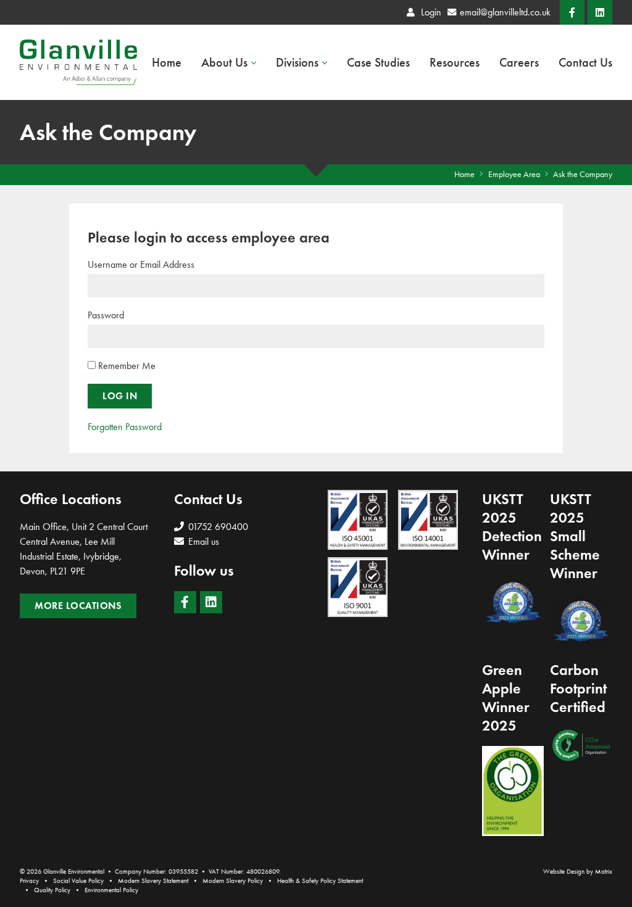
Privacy (29, 881)
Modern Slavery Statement (153, 881)
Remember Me (126, 365)
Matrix (603, 872)
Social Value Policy (78, 881)
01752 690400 (217, 526)
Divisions (297, 62)
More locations (78, 605)
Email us (202, 541)
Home (166, 62)
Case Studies (378, 62)
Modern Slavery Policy (232, 881)
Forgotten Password (125, 427)
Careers (519, 62)
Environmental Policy (111, 890)
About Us (224, 62)
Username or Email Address (141, 264)
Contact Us (585, 62)
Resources (455, 62)
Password (106, 315)
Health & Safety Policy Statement (320, 881)
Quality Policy (52, 890)
